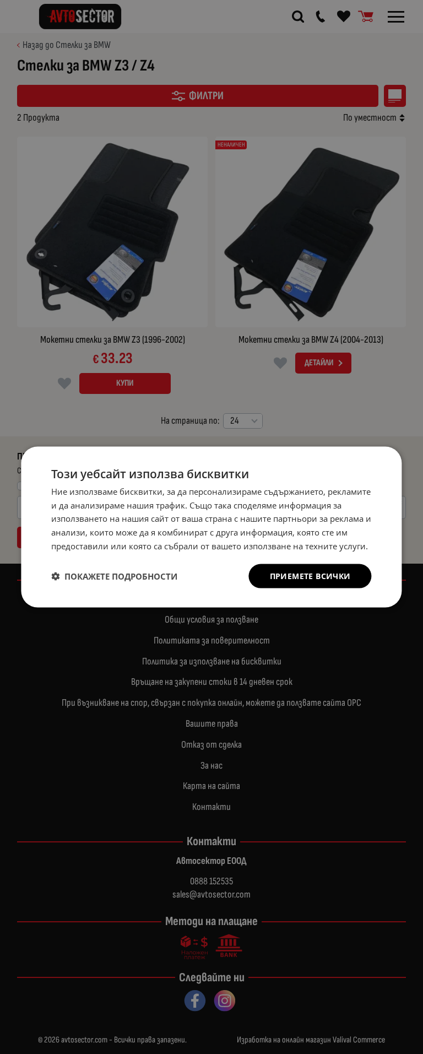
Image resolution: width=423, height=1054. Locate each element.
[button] (114, 576)
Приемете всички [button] (310, 575)
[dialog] (211, 527)
